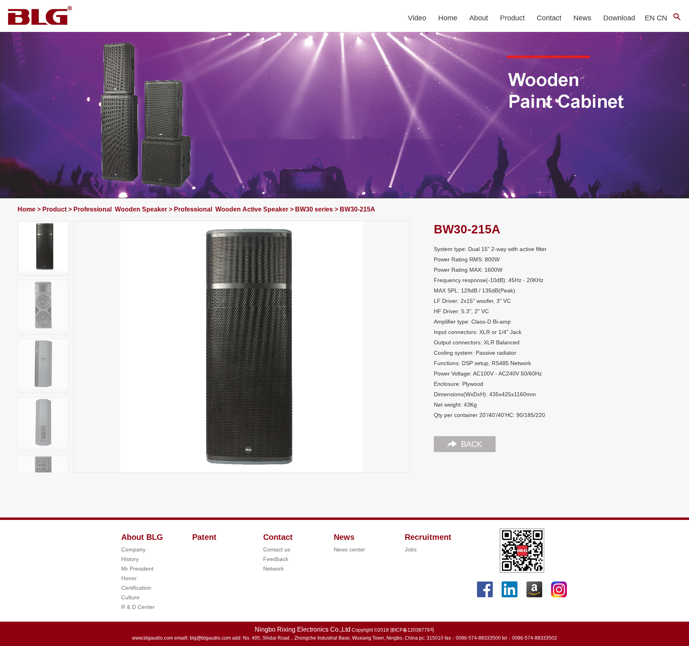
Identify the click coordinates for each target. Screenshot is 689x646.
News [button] (582, 18)
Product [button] (512, 18)
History (130, 559)
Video (417, 18)
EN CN (656, 18)
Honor (129, 578)
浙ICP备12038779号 (412, 630)
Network (273, 568)
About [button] (478, 18)
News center (349, 549)
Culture (130, 597)
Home (447, 18)
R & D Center (138, 607)
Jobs (411, 549)
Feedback (275, 559)
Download (619, 18)
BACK (471, 444)
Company (133, 549)
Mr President (137, 568)
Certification (136, 588)
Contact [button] (549, 18)
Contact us (276, 549)
